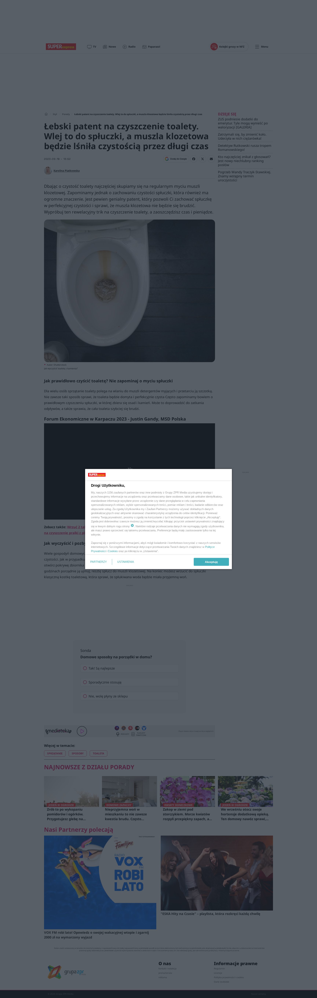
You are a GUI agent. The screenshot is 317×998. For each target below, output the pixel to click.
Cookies (113, 550)
